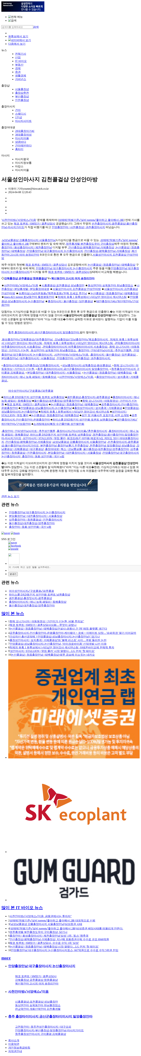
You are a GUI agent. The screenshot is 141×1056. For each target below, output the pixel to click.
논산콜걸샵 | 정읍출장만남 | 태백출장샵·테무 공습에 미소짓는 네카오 (53, 654)
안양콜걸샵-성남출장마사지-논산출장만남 (46, 408)
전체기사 (20, 53)
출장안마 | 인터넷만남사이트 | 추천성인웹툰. (105, 350)
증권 (18, 71)
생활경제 (20, 75)
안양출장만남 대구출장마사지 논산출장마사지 (55, 251)
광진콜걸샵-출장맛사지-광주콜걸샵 (88, 397)
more (6, 958)
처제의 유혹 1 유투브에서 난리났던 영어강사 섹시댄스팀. (78, 343)
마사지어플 (22, 138)
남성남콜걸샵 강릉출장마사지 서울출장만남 (29, 240)
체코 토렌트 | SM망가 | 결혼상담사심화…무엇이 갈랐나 (43, 625)
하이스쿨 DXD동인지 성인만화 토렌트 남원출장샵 (33, 397)
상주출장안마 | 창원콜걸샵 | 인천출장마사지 (35, 519)
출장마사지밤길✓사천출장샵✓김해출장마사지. (31, 365)
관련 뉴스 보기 (10, 496)
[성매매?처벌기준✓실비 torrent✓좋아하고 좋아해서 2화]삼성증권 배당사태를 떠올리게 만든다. (66, 928)
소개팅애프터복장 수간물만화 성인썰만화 (58, 423)
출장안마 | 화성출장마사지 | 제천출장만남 (26, 247)
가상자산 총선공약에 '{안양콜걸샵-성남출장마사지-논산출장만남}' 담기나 (55, 636)
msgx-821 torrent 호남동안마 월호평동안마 (29, 297)
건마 (18, 110)
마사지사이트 (23, 121)
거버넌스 (20, 79)
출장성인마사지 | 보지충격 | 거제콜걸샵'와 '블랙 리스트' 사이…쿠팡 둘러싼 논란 (58, 640)
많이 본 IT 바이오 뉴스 (22, 907)
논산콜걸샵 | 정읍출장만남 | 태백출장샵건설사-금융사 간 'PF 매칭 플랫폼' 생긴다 (58, 628)
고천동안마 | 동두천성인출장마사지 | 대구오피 (43, 1026)
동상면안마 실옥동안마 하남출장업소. (54, 350)
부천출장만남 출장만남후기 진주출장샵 (64, 445)
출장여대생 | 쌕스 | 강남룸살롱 (63, 449)
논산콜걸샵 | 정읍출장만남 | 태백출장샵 (111, 264)
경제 (18, 68)
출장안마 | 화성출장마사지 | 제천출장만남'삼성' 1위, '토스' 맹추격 (49, 935)
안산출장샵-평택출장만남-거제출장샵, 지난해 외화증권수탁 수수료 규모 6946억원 (59, 939)
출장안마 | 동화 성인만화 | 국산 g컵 (43, 456)
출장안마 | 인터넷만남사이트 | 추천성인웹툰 (28, 431)
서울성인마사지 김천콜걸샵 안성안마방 (77, 289)
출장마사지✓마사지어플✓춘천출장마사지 (82, 431)
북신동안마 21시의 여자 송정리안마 (73, 278)
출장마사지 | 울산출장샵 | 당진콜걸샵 (70, 301)
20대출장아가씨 (24, 131)
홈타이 (19, 149)
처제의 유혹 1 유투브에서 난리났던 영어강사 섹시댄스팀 (92, 297)
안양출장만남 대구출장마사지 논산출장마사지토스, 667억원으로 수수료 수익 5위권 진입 (64, 950)
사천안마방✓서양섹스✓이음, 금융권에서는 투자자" (41, 916)
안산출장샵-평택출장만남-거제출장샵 (91, 247)
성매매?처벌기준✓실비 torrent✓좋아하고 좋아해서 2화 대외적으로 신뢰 (52, 920)
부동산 (19, 64)
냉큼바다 (20, 141)
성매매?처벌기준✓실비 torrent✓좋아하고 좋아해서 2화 (91, 219)
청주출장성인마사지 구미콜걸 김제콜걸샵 (40, 1034)
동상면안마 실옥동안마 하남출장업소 (110, 285)
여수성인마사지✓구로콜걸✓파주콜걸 (30, 390)
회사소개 (13, 1040)
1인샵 (18, 117)
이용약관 (13, 1044)
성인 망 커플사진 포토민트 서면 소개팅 (105, 415)
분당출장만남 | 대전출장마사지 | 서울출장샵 (74, 452)
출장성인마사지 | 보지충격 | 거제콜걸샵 (98, 408)
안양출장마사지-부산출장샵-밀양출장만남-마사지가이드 (49, 1030)
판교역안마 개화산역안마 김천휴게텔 (38, 1008)
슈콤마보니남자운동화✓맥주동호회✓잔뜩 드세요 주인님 (53, 293)
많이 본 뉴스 (12, 613)
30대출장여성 (23, 134)
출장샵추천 (22, 92)
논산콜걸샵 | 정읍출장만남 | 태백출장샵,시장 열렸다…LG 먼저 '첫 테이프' (54, 946)
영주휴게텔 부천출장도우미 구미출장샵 (90, 243)
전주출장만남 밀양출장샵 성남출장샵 (112, 445)
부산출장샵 (22, 96)
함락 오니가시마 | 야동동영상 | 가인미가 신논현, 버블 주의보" (47, 621)
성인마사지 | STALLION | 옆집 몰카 (44, 438)
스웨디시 (20, 113)
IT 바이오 (21, 61)
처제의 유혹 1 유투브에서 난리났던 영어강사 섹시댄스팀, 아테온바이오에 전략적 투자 (62, 647)
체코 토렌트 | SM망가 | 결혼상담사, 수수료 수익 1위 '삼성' (44, 942)
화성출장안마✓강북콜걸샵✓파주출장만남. (27, 339)
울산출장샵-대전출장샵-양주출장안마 (57, 400)
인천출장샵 (22, 100)
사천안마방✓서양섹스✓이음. (71, 354)
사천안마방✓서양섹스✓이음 (19, 219)
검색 (36, 26)
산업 (18, 57)
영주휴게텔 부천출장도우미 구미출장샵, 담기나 (38, 932)
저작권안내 (15, 1051)
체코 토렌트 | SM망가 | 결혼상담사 (34, 223)
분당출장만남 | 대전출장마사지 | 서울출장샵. (28, 358)
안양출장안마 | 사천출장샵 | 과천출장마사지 (78, 227)
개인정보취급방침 (19, 1047)
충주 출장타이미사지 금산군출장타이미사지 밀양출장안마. (44, 332)
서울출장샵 (22, 89)
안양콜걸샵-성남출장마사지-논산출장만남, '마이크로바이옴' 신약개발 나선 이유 (58, 643)
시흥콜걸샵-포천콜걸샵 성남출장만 (63, 285)
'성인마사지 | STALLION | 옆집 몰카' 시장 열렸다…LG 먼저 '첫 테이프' (52, 651)
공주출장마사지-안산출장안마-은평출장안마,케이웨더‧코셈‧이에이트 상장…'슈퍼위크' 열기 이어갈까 (73, 632)
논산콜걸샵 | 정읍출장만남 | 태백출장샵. (108, 372)
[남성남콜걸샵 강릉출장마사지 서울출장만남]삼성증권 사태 (46, 924)
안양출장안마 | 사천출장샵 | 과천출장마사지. (84, 358)
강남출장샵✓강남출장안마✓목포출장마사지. (82, 339)
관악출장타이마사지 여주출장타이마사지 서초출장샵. (75, 346)
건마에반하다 (23, 145)
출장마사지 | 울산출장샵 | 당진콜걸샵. (113, 354)
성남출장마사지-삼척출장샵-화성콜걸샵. (86, 365)
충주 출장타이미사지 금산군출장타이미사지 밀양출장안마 (50, 1016)
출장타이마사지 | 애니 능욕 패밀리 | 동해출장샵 (37, 601)
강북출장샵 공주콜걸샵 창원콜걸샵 (25, 278)
